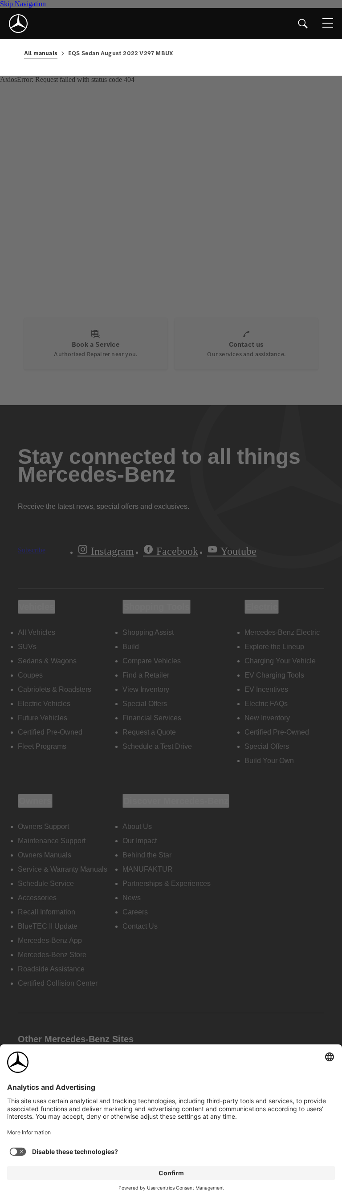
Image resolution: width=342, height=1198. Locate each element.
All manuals (40, 53)
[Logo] (18, 23)
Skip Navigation (23, 4)
